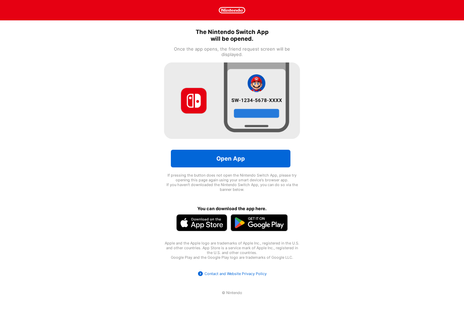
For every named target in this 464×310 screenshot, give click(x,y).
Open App (230, 158)
